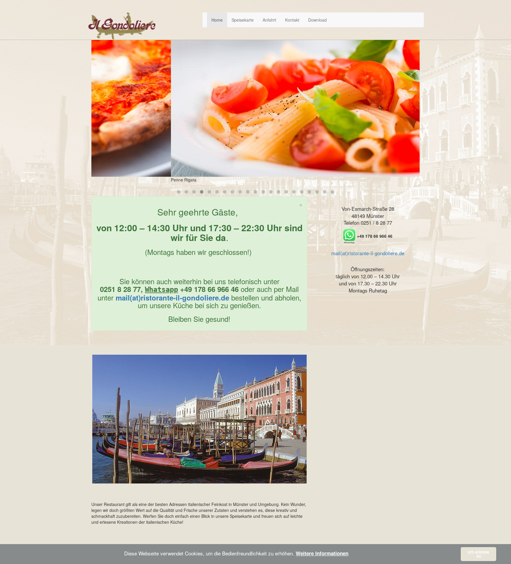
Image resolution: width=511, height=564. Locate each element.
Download (317, 20)
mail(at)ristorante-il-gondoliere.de (172, 298)
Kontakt (292, 20)
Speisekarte (243, 20)
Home (217, 20)
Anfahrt (269, 20)
